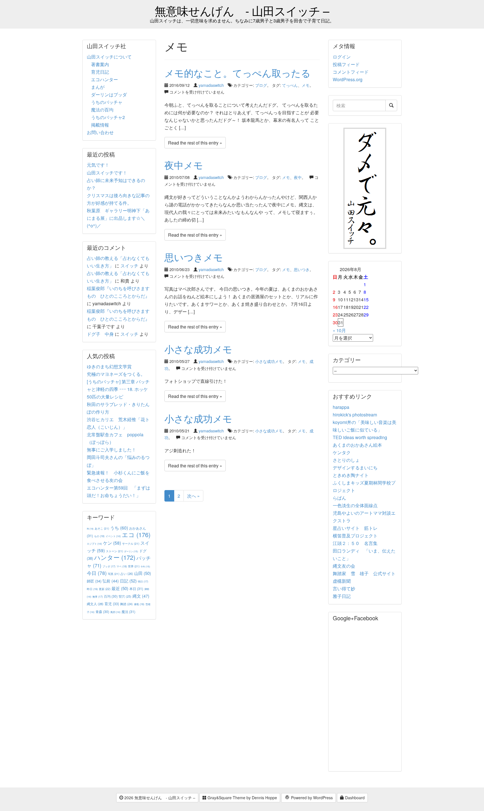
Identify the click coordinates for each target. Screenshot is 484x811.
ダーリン (131, 551)
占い (126, 573)
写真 (113, 574)
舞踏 (126, 604)
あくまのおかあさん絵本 (357, 445)
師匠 (94, 581)
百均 (111, 596)
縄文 (140, 596)
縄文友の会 (344, 566)
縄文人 (95, 604)
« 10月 (339, 330)
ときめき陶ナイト (351, 475)
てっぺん (290, 85)
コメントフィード (351, 72)
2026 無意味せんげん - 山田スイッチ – (159, 797)
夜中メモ (183, 165)
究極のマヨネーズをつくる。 (116, 374)
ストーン (114, 551)
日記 (128, 581)
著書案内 (100, 64)
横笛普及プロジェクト (355, 535)
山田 (142, 573)
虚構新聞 (342, 581)
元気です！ (98, 165)
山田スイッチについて (109, 56)
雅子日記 (342, 596)
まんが (97, 87)
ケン (112, 543)
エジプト (94, 543)
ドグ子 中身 (100, 334)
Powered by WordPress (311, 797)
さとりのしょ (346, 460)
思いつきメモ (193, 257)
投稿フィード (346, 64)
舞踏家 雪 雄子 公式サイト (364, 573)
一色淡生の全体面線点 (355, 505)
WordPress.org (347, 79)
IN (90, 528)
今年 (145, 566)
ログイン (342, 56)
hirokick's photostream (355, 414)
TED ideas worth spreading (360, 437)
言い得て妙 (344, 588)
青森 (102, 611)
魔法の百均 (102, 109)
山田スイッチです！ (107, 172)
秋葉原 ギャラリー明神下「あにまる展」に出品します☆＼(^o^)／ (118, 218)
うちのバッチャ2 (108, 117)
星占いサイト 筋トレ (355, 528)
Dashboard (354, 797)
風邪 (115, 612)
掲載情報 (100, 125)
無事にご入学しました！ (111, 449)
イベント (113, 536)
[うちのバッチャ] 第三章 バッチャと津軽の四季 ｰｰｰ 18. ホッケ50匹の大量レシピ (118, 389)
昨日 (92, 589)
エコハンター (104, 79)
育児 (111, 603)
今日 (97, 572)
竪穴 (125, 596)
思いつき (302, 269)
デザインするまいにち (355, 467)
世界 (133, 566)
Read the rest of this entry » (195, 142)
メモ (306, 85)
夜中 (298, 177)
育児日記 (100, 72)
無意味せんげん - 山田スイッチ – (242, 10)
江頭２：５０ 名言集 (355, 543)
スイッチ (129, 265)
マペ (122, 566)
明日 (143, 581)
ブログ (261, 85)
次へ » (193, 496)
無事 (97, 596)
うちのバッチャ (106, 102)
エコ (136, 534)
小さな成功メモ (198, 349)
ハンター (114, 557)
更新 (104, 589)
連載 (139, 604)
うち (119, 528)
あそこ (102, 528)
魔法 (128, 611)
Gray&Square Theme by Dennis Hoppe (241, 797)
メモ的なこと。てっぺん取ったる (237, 73)
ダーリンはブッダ (109, 94)
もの (99, 536)
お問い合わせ (100, 132)
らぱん (339, 498)
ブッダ (109, 566)
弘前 (111, 581)
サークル (130, 543)
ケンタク (342, 452)
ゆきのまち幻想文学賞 (109, 366)
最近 (119, 588)
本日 (136, 588)
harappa (341, 407)
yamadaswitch (211, 85)
